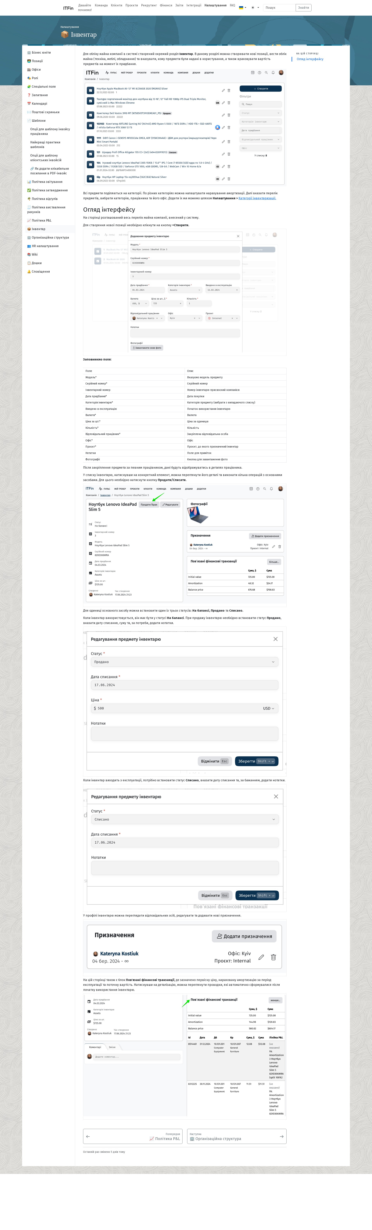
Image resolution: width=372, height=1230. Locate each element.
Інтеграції (193, 5)
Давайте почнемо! (85, 7)
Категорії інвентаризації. (257, 198)
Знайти (303, 7)
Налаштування (215, 5)
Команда (101, 5)
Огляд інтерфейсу (310, 59)
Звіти (179, 5)
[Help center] (66, 8)
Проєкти (131, 5)
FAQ (232, 5)
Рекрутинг (149, 5)
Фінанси (166, 5)
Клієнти (116, 5)
